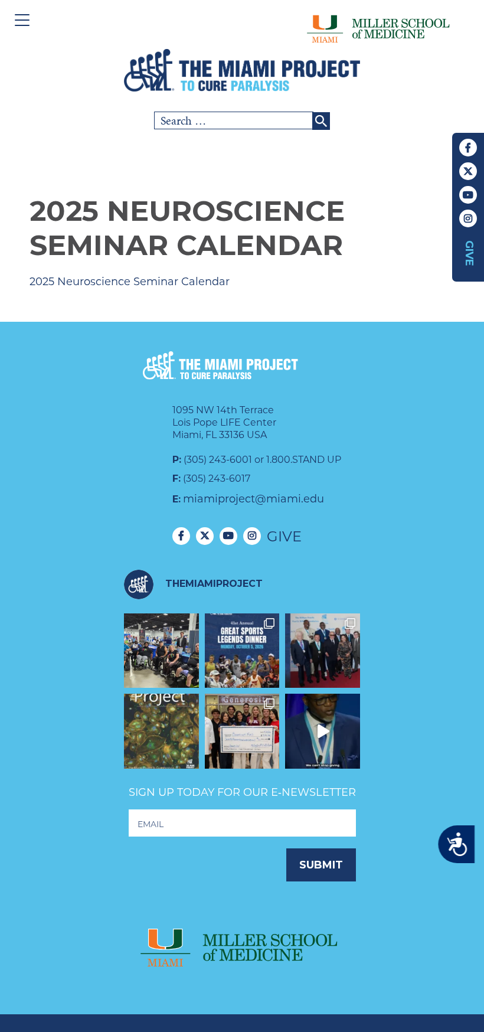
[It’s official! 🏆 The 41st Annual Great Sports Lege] (242, 650)
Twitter (468, 171)
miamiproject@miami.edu (253, 498)
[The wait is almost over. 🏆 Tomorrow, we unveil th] (322, 650)
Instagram (468, 218)
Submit (321, 864)
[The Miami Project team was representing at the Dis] (161, 650)
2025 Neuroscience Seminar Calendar (130, 281)
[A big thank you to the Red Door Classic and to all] (242, 731)
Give (469, 253)
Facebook (468, 147)
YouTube (468, 195)
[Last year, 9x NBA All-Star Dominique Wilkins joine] (322, 731)
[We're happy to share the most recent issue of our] (161, 731)
